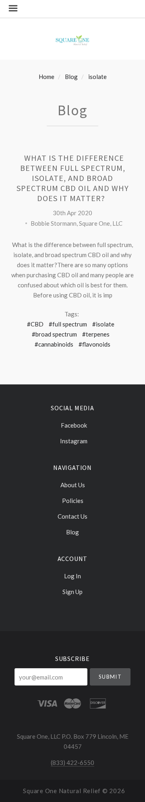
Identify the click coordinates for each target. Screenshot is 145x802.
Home (46, 76)
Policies (72, 500)
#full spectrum (68, 324)
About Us (72, 484)
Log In (72, 576)
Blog (71, 76)
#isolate (103, 324)
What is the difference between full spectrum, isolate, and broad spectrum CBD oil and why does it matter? (73, 178)
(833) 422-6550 (72, 762)
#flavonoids (94, 344)
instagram (73, 440)
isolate (97, 76)
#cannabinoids (54, 344)
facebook (74, 425)
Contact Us (72, 516)
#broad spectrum (54, 334)
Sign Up (72, 591)
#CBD (35, 324)
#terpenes (96, 334)
